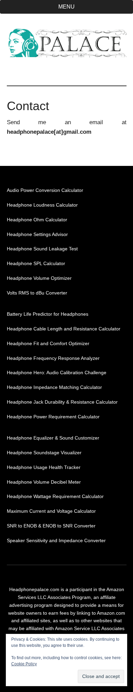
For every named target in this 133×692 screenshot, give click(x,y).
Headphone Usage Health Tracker (43, 467)
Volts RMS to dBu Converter (37, 293)
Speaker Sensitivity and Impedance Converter (56, 540)
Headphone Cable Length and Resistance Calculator (63, 328)
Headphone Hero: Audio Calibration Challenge (56, 372)
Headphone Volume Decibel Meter (44, 482)
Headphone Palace (67, 42)
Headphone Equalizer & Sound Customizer (53, 438)
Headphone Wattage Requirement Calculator (55, 496)
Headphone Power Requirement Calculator (53, 416)
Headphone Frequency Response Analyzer (53, 358)
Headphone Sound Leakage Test (42, 248)
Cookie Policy (24, 664)
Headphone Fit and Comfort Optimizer (48, 343)
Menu (66, 7)
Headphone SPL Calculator (36, 263)
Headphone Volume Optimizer (39, 278)
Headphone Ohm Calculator (37, 219)
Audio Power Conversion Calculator (45, 190)
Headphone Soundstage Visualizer (44, 452)
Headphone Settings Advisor (37, 234)
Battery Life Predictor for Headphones (47, 314)
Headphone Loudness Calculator (42, 205)
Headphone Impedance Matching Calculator (54, 387)
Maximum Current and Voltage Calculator (51, 511)
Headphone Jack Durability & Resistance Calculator (62, 402)
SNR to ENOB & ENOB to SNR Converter (51, 525)
